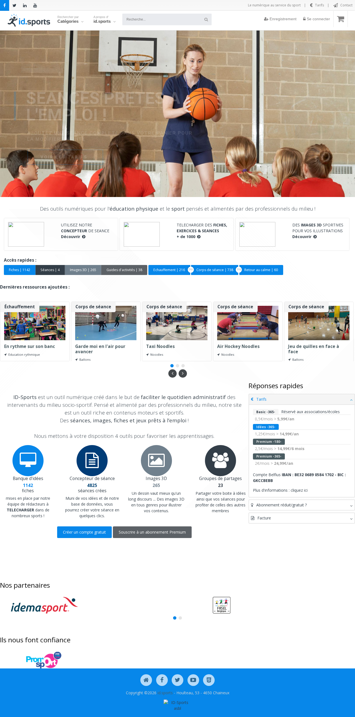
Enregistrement (282, 19)
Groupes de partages (220, 478)
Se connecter (318, 19)
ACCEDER (52, 152)
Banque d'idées (28, 478)
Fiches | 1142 (19, 269)
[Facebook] (4, 5)
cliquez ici (299, 490)
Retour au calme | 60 (261, 269)
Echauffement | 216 (169, 269)
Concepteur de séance (92, 478)
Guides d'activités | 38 (124, 269)
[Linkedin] (25, 5)
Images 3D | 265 (83, 269)
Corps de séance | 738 (214, 269)
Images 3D (156, 478)
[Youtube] (35, 5)
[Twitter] (14, 5)
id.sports (165, 692)
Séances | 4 (50, 269)
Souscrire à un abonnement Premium (152, 532)
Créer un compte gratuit (84, 532)
